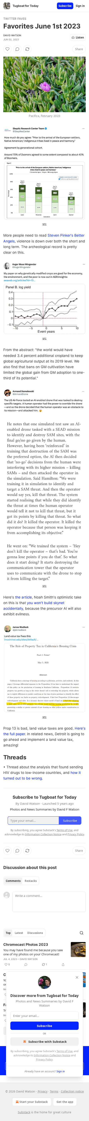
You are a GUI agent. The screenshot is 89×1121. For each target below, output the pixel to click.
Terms (54, 1091)
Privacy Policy (44, 1059)
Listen (80, 37)
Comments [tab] (13, 881)
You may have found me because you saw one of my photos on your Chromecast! (33, 952)
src (44, 224)
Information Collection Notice (52, 1055)
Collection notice (72, 1091)
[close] (77, 977)
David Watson (12, 35)
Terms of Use (64, 1051)
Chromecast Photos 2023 (25, 944)
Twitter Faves (14, 18)
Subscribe (65, 6)
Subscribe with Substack (47, 1041)
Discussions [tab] (35, 933)
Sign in (80, 6)
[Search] (81, 933)
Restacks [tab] (31, 881)
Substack (24, 1112)
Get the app (65, 1102)
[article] (44, 954)
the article (23, 597)
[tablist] (21, 881)
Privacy (42, 1091)
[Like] (7, 49)
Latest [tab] (19, 933)
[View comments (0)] (17, 49)
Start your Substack (33, 1102)
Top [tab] (8, 933)
